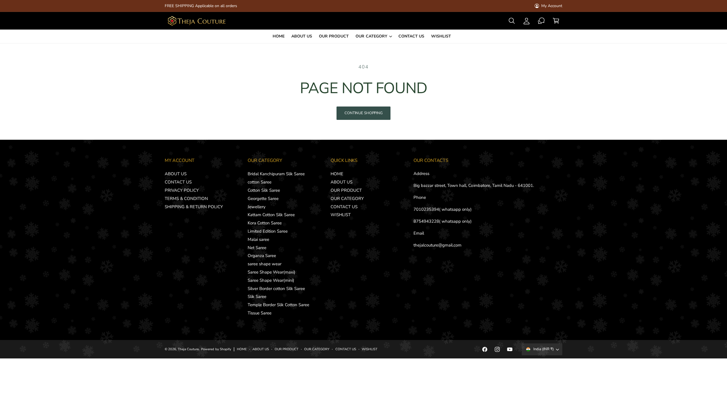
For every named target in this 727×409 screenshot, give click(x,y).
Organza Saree (262, 255)
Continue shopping (363, 113)
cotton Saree (259, 182)
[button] (511, 20)
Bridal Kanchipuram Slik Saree (276, 174)
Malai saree (258, 239)
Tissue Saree (259, 313)
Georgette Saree (263, 198)
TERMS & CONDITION (186, 198)
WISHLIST (341, 215)
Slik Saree (257, 296)
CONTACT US (178, 182)
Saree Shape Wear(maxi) (271, 272)
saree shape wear (264, 264)
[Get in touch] (541, 20)
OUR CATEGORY (371, 36)
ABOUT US (176, 174)
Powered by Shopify (216, 349)
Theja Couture (188, 349)
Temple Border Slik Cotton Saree (279, 305)
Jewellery (257, 207)
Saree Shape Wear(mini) (271, 280)
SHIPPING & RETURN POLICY (194, 207)
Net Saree (257, 248)
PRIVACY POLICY (182, 190)
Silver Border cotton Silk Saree (276, 288)
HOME (337, 174)
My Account (551, 6)
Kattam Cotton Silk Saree (271, 215)
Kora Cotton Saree (265, 223)
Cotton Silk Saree (264, 190)
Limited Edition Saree (268, 231)
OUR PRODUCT (346, 190)
